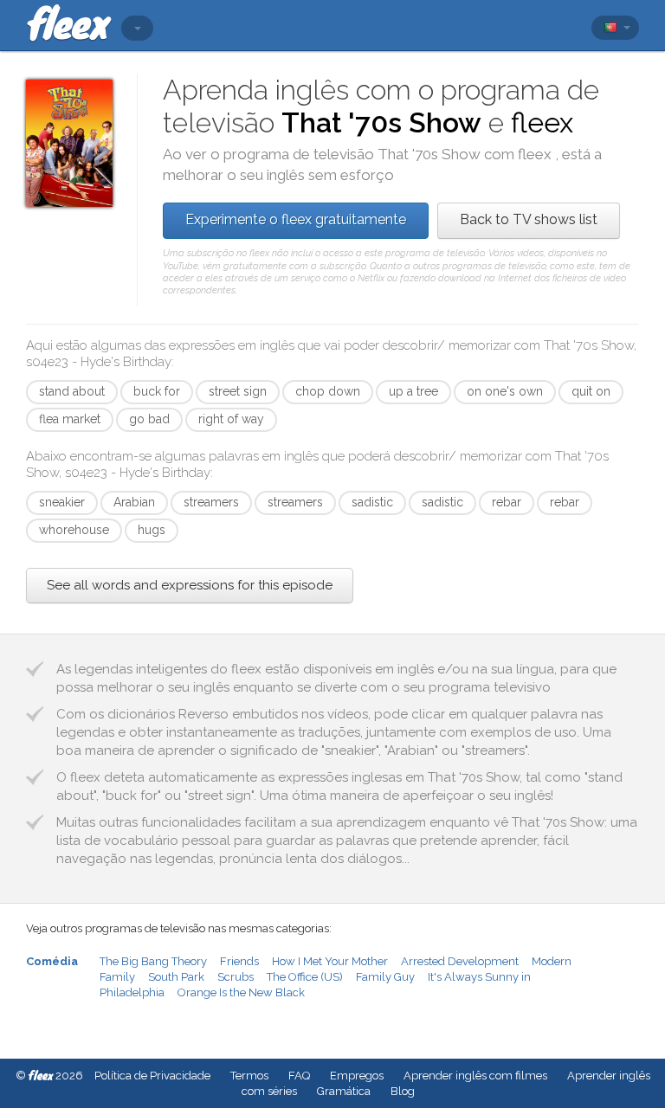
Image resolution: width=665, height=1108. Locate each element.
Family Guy (385, 976)
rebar (506, 502)
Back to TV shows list (528, 219)
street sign (238, 391)
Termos (249, 1075)
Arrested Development (460, 961)
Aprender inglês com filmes (475, 1075)
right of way (231, 419)
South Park (176, 976)
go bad (149, 419)
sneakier (62, 502)
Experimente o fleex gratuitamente (295, 219)
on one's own (505, 391)
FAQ (299, 1075)
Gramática (344, 1091)
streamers (211, 502)
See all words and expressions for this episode (189, 585)
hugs (151, 530)
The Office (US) (305, 976)
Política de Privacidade (152, 1075)
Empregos (357, 1075)
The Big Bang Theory (153, 961)
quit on (590, 391)
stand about (72, 391)
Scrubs (235, 976)
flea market (69, 419)
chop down (327, 391)
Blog (403, 1091)
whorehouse (74, 530)
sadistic (372, 502)
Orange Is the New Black (241, 992)
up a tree (413, 391)
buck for (156, 391)
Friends (239, 961)
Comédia (52, 961)
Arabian (134, 502)
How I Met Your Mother (330, 961)
